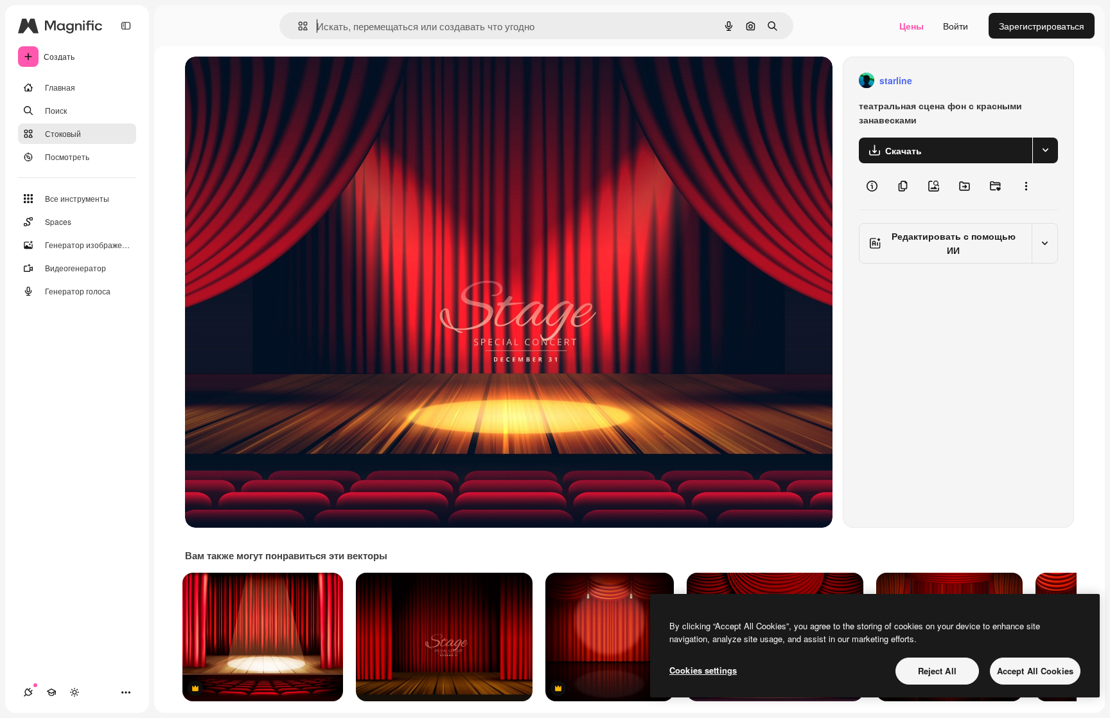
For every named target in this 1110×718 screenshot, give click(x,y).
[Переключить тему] (74, 692)
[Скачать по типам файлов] (1045, 150)
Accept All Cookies (1035, 671)
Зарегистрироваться (1041, 25)
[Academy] (51, 692)
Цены (911, 25)
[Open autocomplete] (297, 26)
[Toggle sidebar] (126, 25)
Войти (955, 25)
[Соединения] (28, 692)
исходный (271, 80)
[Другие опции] (1026, 186)
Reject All (937, 671)
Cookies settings (703, 670)
